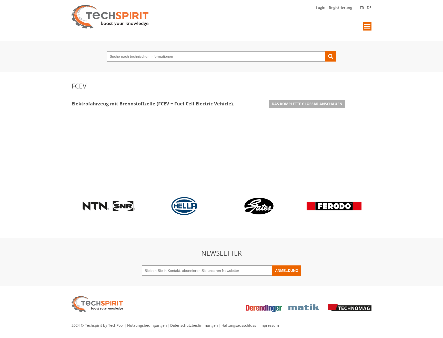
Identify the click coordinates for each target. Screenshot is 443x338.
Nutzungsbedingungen (147, 325)
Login (320, 7)
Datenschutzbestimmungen (194, 325)
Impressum (269, 325)
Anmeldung (286, 271)
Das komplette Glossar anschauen (307, 103)
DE (369, 7)
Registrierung (340, 7)
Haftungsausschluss (239, 325)
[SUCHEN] (330, 56)
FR (362, 7)
